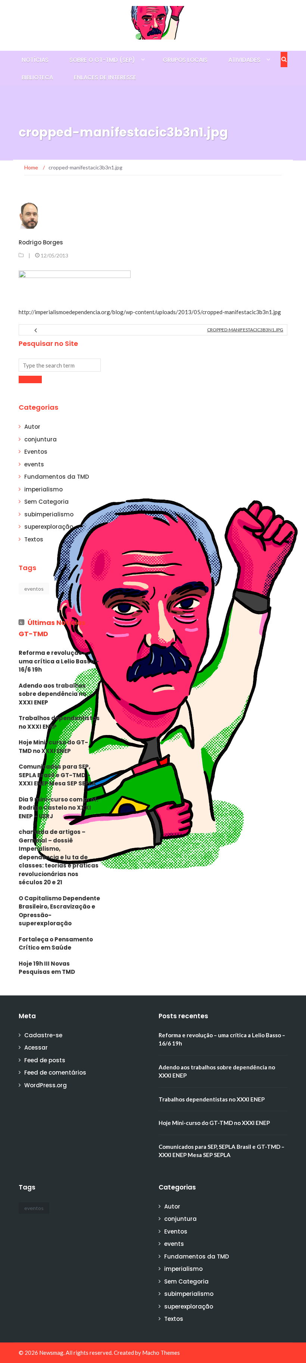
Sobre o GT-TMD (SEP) (102, 60)
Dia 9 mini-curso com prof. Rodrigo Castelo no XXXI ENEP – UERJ (58, 807)
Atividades (244, 60)
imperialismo (43, 489)
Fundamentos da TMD (56, 477)
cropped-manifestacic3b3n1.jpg (245, 329)
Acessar (36, 1047)
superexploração (48, 527)
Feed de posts (44, 1060)
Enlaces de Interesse (105, 77)
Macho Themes (161, 1352)
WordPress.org (45, 1085)
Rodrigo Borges (41, 242)
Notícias (35, 60)
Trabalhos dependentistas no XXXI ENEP (59, 722)
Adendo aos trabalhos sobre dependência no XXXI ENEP (52, 694)
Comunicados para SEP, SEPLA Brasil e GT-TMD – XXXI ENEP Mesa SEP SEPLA (57, 775)
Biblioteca (37, 77)
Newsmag (51, 1352)
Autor (32, 427)
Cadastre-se (43, 1035)
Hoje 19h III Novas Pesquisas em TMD (47, 968)
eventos (34, 588)
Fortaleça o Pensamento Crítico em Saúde (56, 943)
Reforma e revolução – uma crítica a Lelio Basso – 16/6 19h (59, 661)
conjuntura (40, 439)
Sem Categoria (46, 502)
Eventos (35, 452)
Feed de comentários (55, 1072)
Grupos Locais (185, 60)
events (34, 464)
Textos (33, 539)
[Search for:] (60, 365)
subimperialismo (49, 514)
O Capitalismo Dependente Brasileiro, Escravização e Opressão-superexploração (59, 911)
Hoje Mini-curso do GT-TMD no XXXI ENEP (53, 746)
